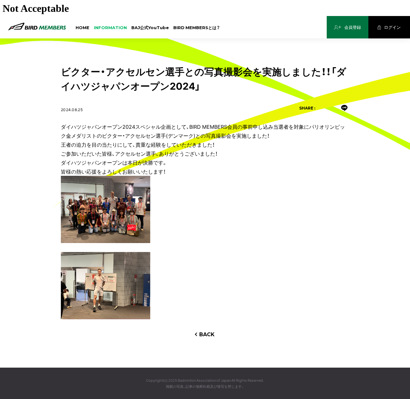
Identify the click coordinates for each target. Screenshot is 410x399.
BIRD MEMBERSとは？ (196, 27)
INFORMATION (110, 27)
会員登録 (352, 27)
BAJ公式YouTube (150, 27)
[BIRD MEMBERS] (37, 27)
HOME (82, 27)
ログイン (392, 27)
